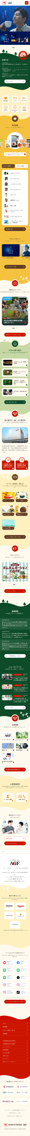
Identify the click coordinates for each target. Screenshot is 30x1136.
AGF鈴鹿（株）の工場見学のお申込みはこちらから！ (7, 465)
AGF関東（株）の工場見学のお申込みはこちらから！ (21, 465)
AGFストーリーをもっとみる (13, 334)
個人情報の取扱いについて (18, 1110)
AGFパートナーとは (15, 817)
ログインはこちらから (11, 843)
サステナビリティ (15, 111)
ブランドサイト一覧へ (11, 266)
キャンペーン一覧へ (11, 591)
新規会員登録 (9, 838)
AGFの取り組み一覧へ (11, 402)
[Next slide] (28, 154)
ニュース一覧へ (9, 707)
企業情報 (24, 110)
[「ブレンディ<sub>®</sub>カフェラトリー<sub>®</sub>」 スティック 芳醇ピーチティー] (15, 141)
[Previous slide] (1, 154)
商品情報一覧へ (9, 229)
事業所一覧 (4, 750)
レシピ (15, 100)
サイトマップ (8, 1110)
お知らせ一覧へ (9, 81)
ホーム (3, 851)
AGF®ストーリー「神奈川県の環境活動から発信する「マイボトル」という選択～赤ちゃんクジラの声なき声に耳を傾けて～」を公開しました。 (15, 635)
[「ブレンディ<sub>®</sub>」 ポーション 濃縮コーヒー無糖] (22, 143)
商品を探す (5, 100)
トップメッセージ (6, 739)
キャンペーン (24, 100)
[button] (9, 47)
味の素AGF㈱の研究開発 (7, 762)
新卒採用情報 (19, 750)
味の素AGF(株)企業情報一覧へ (13, 769)
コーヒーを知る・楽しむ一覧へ (13, 537)
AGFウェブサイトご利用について (15, 1116)
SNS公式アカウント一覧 (14, 1113)
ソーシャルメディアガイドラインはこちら (15, 997)
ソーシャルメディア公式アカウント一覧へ (14, 1001)
